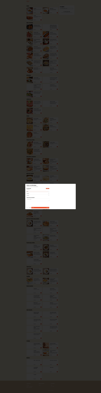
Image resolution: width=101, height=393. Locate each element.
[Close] (74, 184)
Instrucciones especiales (31, 197)
